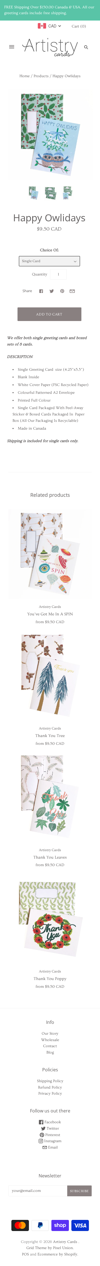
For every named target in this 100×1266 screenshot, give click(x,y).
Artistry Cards (50, 607)
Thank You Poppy (50, 978)
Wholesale (50, 1040)
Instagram (52, 1141)
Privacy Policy (50, 1093)
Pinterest (52, 1135)
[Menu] (11, 47)
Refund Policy (50, 1087)
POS (25, 1254)
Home (24, 76)
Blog (50, 1052)
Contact (50, 1046)
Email (52, 1147)
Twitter (52, 1128)
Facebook (52, 1122)
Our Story (50, 1033)
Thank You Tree (50, 735)
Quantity (39, 274)
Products (41, 76)
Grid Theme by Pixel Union (49, 1248)
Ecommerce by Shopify (57, 1254)
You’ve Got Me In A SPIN (50, 614)
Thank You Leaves (50, 857)
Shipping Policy (50, 1081)
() (79, 26)
